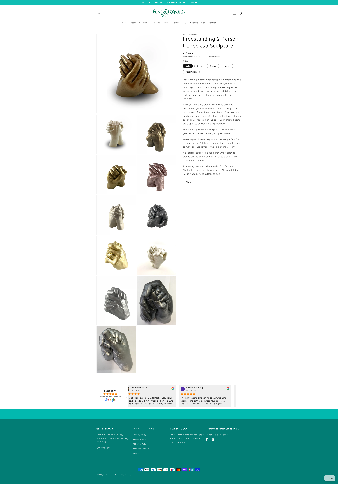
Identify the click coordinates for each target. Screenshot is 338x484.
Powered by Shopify (123, 475)
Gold (188, 66)
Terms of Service (141, 448)
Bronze (213, 66)
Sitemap (137, 453)
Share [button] (188, 182)
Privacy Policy (139, 435)
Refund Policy (139, 439)
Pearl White (191, 72)
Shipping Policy (140, 444)
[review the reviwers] (160, 389)
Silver (200, 66)
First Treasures (109, 475)
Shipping (198, 57)
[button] (99, 13)
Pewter (226, 66)
